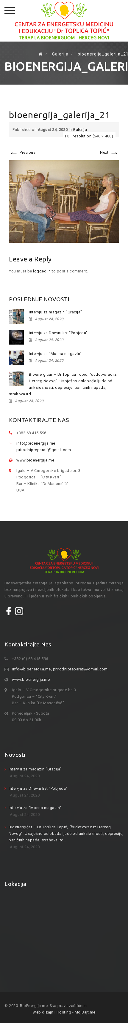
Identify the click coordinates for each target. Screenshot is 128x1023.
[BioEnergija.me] (64, 21)
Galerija (80, 129)
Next (109, 152)
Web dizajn (42, 1012)
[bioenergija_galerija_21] (64, 201)
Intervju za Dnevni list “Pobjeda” (58, 333)
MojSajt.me (85, 1012)
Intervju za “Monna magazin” (55, 353)
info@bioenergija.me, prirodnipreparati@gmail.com (59, 669)
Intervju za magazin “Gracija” (55, 312)
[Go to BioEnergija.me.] (41, 54)
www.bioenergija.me (35, 460)
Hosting (64, 1012)
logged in (42, 271)
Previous (22, 152)
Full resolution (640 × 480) (89, 136)
